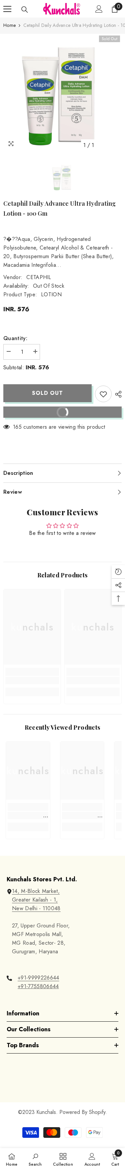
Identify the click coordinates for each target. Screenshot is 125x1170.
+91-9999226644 (38, 978)
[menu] (7, 9)
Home (9, 25)
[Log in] (99, 9)
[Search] (25, 10)
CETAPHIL (38, 277)
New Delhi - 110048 (36, 908)
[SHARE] (117, 394)
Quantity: (15, 338)
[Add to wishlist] (103, 394)
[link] (32, 680)
